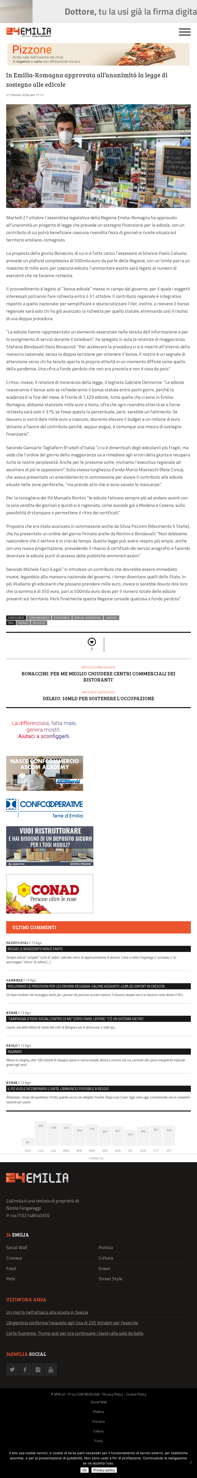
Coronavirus (39, 618)
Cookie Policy (136, 1394)
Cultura (105, 1257)
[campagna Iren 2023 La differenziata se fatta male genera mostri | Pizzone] (98, 64)
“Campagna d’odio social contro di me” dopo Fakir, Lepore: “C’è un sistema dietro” (76, 1018)
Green (104, 1268)
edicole (39, 623)
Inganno (15, 1051)
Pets (10, 1278)
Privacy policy (104, 1470)
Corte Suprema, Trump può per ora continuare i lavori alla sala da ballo (74, 1333)
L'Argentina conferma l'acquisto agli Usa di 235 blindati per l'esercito (72, 1322)
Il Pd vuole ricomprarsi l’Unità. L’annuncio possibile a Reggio (58, 1088)
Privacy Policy (112, 1394)
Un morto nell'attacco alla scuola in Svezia (47, 1312)
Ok (84, 1470)
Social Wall (16, 1247)
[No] (190, 1462)
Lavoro (111, 618)
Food (11, 1268)
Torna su (96, 1158)
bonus (23, 623)
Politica (105, 1247)
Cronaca (14, 1257)
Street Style (110, 1278)
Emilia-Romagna (87, 618)
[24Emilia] (75, 32)
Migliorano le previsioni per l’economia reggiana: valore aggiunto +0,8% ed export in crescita (86, 986)
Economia (62, 618)
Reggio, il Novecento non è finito (35, 948)
